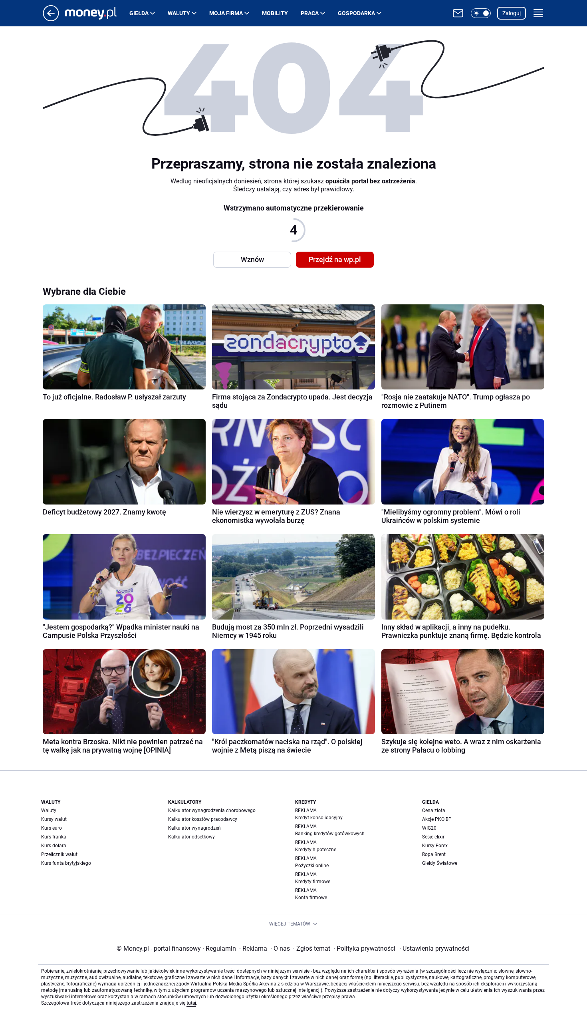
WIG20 (429, 828)
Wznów (252, 259)
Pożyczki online (312, 865)
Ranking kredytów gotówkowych (330, 833)
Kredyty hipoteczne (315, 849)
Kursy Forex (435, 845)
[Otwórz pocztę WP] (458, 13)
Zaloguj (511, 13)
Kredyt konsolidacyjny (319, 817)
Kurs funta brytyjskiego (66, 863)
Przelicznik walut (59, 854)
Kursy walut (54, 819)
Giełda (139, 13)
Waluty (179, 13)
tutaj (191, 1003)
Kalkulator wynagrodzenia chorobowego (212, 810)
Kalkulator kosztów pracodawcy (202, 819)
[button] (481, 13)
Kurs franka (53, 837)
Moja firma (226, 13)
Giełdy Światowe (439, 863)
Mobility (275, 13)
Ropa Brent (434, 854)
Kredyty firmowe (312, 881)
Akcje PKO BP (437, 819)
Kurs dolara (53, 845)
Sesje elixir (433, 837)
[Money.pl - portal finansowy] (97, 13)
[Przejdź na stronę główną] (51, 19)
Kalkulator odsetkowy (191, 837)
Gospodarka (356, 13)
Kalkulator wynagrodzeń (194, 828)
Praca (310, 13)
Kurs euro (51, 828)
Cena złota (433, 810)
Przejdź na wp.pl (335, 259)
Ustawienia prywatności (434, 948)
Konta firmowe (311, 897)
